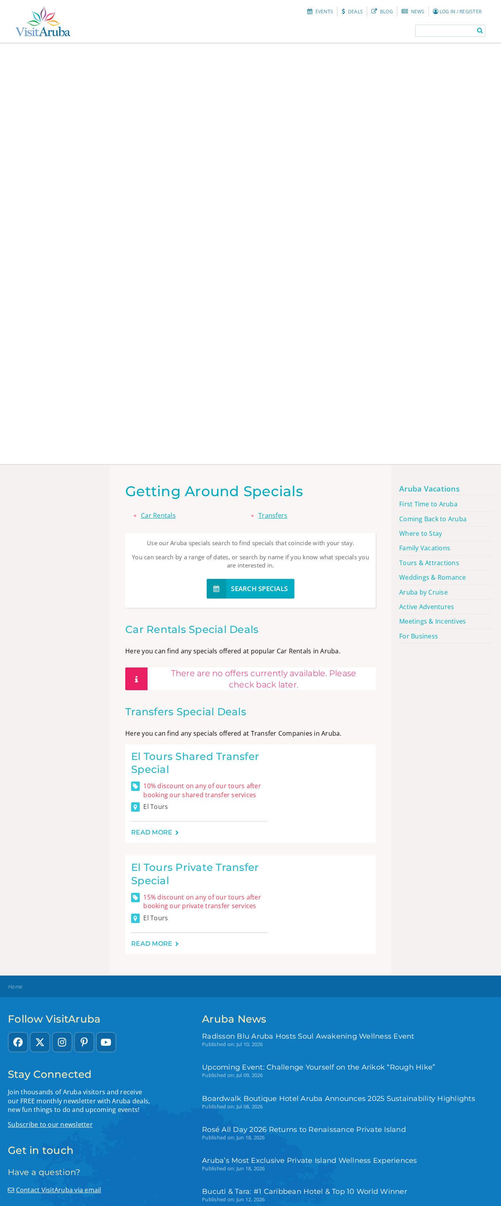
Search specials (258, 588)
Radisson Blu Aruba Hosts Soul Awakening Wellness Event (308, 1036)
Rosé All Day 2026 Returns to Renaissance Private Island (304, 1129)
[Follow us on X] (40, 1042)
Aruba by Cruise (423, 592)
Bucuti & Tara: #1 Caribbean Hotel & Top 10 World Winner (304, 1191)
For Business (418, 636)
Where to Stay (420, 533)
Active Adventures (426, 606)
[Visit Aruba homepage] (43, 21)
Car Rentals (158, 515)
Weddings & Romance (432, 577)
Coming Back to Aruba (433, 519)
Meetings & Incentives (432, 621)
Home (15, 986)
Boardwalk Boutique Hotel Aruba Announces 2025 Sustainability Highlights (338, 1098)
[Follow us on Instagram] (62, 1042)
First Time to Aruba (428, 504)
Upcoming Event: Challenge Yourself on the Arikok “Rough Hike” (318, 1067)
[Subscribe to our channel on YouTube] (106, 1042)
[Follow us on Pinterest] (84, 1042)
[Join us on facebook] (18, 1042)
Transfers (272, 515)
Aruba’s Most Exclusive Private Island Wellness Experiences (309, 1160)
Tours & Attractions (429, 563)
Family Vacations (424, 548)
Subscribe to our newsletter (50, 1124)
